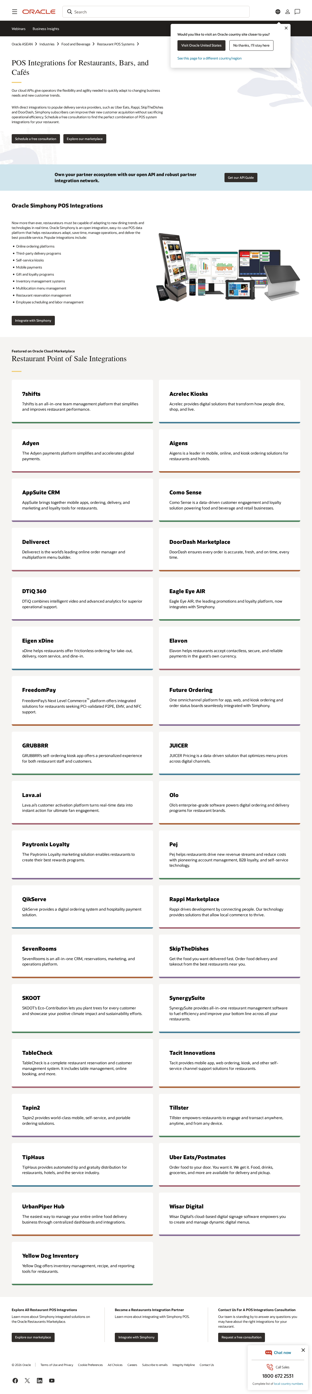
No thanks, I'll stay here (251, 45)
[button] (15, 12)
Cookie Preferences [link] (90, 1365)
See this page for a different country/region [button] (209, 58)
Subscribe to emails (155, 1365)
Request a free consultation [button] (242, 1337)
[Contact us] (297, 12)
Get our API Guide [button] (241, 177)
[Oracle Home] (39, 12)
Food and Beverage (75, 44)
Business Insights (46, 28)
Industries (47, 44)
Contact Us (207, 1365)
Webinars (19, 28)
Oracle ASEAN (22, 44)
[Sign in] (288, 12)
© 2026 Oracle (21, 1365)
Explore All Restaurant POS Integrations (44, 1309)
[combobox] (156, 12)
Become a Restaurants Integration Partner (149, 1309)
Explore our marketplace (85, 139)
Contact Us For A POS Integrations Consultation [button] (257, 1309)
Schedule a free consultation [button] (35, 139)
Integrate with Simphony (33, 320)
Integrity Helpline (184, 1365)
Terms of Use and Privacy (56, 1365)
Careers (132, 1365)
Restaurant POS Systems (116, 44)
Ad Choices (115, 1365)
